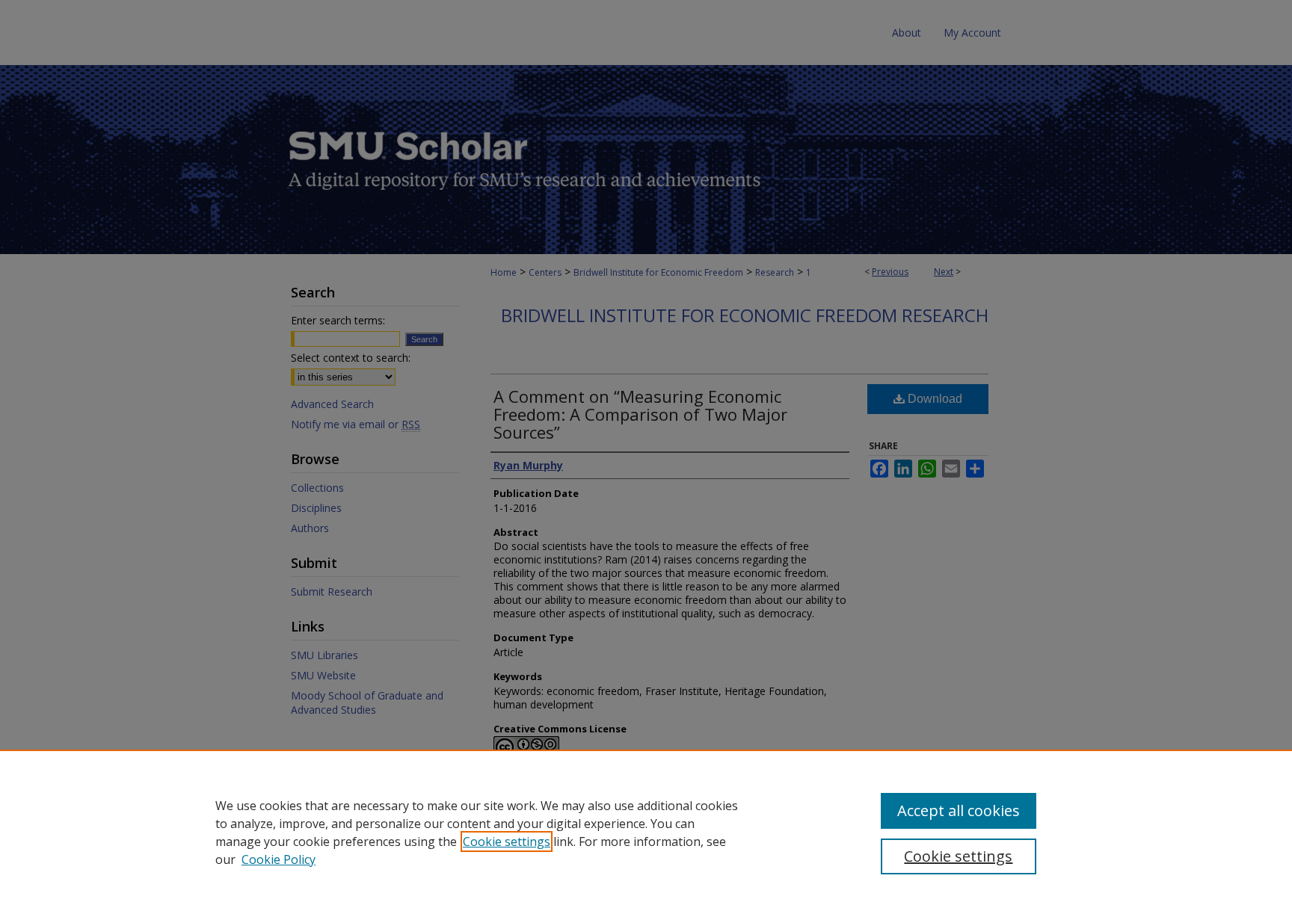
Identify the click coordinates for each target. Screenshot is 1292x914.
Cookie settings (506, 841)
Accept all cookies (958, 810)
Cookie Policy (279, 859)
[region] (646, 832)
